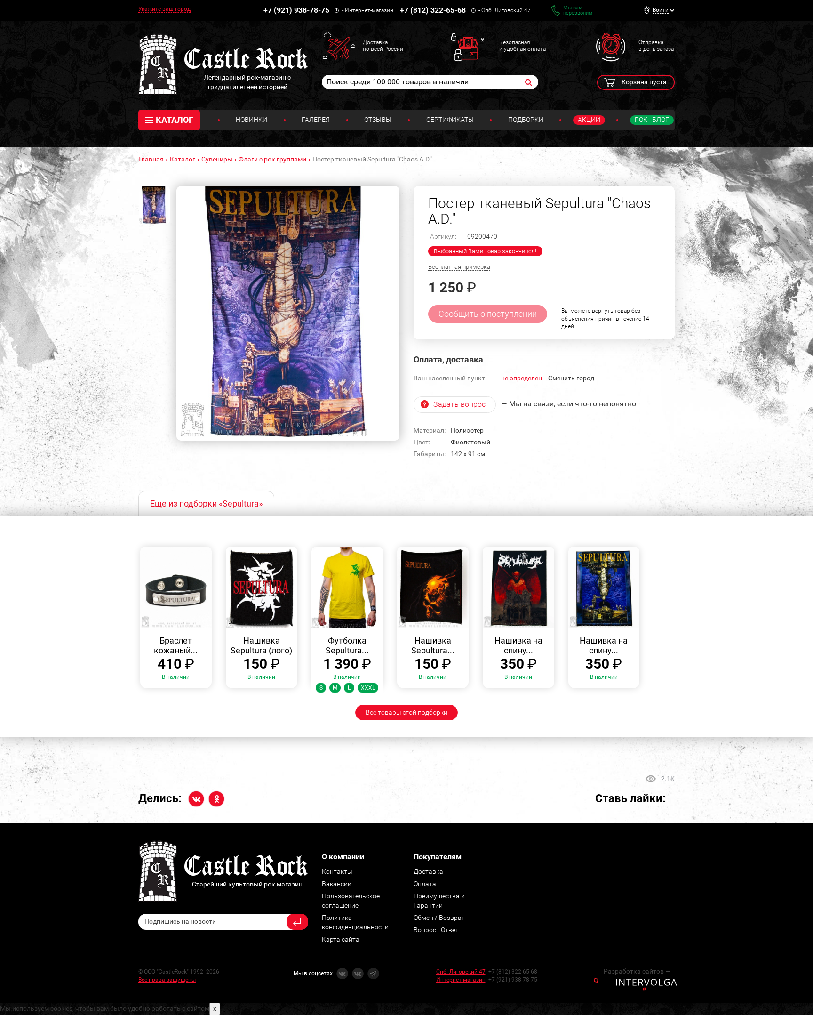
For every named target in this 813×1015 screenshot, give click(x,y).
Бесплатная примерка (459, 266)
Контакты (337, 871)
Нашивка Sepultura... (432, 646)
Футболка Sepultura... (347, 646)
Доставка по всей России (383, 45)
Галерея (316, 119)
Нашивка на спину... (518, 646)
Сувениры (216, 159)
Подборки (525, 119)
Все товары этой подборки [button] (406, 712)
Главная (151, 159)
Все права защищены (167, 979)
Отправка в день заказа (656, 45)
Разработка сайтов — (637, 971)
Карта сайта (340, 939)
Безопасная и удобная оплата (522, 45)
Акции (589, 119)
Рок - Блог (652, 119)
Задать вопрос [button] (459, 404)
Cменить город (571, 378)
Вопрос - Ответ (436, 930)
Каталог (182, 159)
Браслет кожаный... (176, 646)
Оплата (425, 883)
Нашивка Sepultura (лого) (261, 646)
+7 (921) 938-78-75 (296, 10)
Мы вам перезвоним (577, 10)
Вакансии (336, 883)
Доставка (428, 871)
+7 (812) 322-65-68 (433, 10)
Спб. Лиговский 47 (506, 10)
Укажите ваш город (164, 9)
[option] (287, 313)
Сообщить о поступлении (487, 314)
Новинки (251, 119)
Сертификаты (450, 119)
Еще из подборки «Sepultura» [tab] (206, 503)
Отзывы (377, 119)
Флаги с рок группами (272, 159)
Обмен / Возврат (439, 917)
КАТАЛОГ (174, 120)
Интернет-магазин (369, 10)
